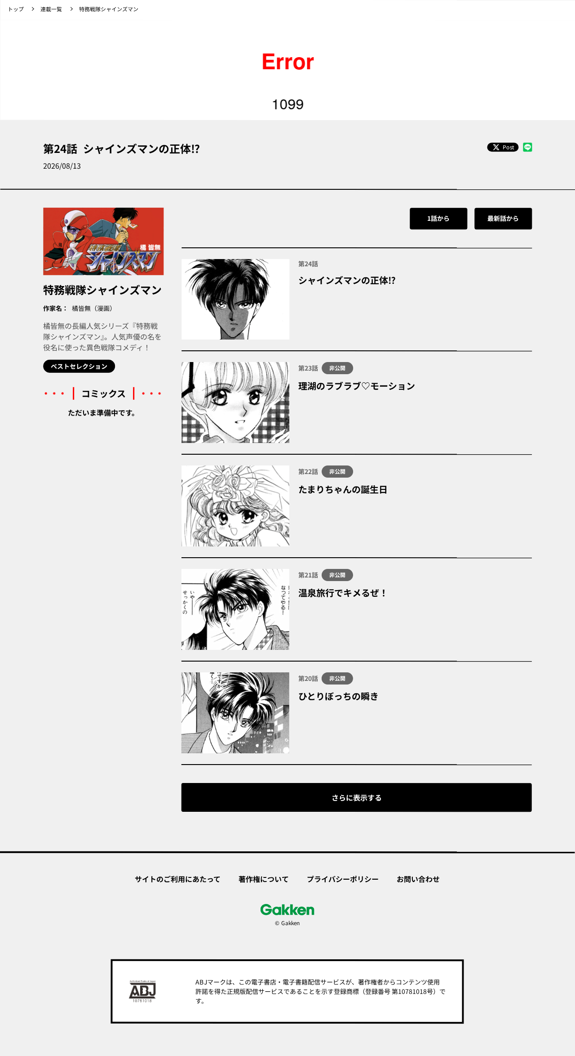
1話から (438, 218)
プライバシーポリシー (343, 878)
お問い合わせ (418, 878)
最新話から (503, 218)
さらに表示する (357, 797)
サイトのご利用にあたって (178, 878)
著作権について (264, 878)
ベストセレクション (79, 366)
